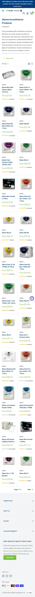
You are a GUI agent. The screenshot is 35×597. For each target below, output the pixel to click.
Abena (4, 84)
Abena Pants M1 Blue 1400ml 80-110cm (25, 267)
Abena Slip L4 (23, 160)
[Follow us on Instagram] (7, 576)
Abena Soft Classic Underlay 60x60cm (8, 441)
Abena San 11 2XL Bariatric (8, 474)
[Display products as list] (32, 64)
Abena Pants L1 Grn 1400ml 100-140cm (8, 302)
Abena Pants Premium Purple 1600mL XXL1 (7, 162)
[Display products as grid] (29, 64)
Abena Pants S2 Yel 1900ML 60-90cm (8, 266)
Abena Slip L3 (23, 473)
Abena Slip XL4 (24, 301)
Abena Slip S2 (6, 335)
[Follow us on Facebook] (3, 576)
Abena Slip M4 (24, 124)
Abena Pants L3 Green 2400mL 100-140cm (26, 90)
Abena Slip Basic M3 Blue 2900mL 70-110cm (8, 371)
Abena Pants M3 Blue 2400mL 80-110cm (8, 126)
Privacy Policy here (15, 551)
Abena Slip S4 (6, 233)
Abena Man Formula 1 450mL (25, 441)
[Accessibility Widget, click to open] (32, 298)
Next (29, 489)
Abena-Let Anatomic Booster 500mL (8, 406)
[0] (31, 13)
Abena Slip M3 (24, 233)
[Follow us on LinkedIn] (10, 576)
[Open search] (24, 13)
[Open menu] (3, 10)
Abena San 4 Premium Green (24, 336)
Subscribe (9, 557)
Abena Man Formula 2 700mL (8, 197)
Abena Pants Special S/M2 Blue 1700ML (26, 406)
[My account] (27, 13)
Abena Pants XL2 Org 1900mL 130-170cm (25, 198)
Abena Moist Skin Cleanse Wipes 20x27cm (7, 90)
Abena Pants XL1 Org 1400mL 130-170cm (25, 371)
